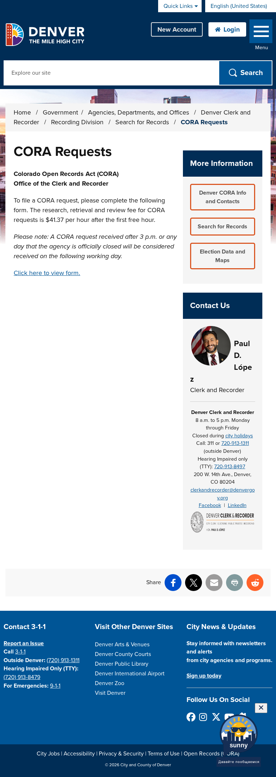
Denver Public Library (121, 664)
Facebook (210, 505)
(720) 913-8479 (22, 677)
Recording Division (78, 122)
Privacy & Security (121, 753)
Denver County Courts (123, 654)
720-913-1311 (235, 443)
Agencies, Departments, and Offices (139, 112)
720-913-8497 (229, 467)
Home (22, 112)
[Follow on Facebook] (191, 717)
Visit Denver (110, 693)
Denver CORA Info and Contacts (222, 197)
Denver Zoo (109, 683)
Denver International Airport (130, 673)
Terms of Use (164, 753)
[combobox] (240, 6)
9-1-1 (55, 686)
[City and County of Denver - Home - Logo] (44, 34)
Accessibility (79, 753)
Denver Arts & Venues (122, 644)
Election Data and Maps (222, 256)
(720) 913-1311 (63, 660)
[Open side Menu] (260, 33)
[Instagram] (203, 717)
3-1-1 (20, 651)
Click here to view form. (47, 273)
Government (60, 112)
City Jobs (48, 753)
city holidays (239, 436)
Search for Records (143, 122)
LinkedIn (237, 505)
